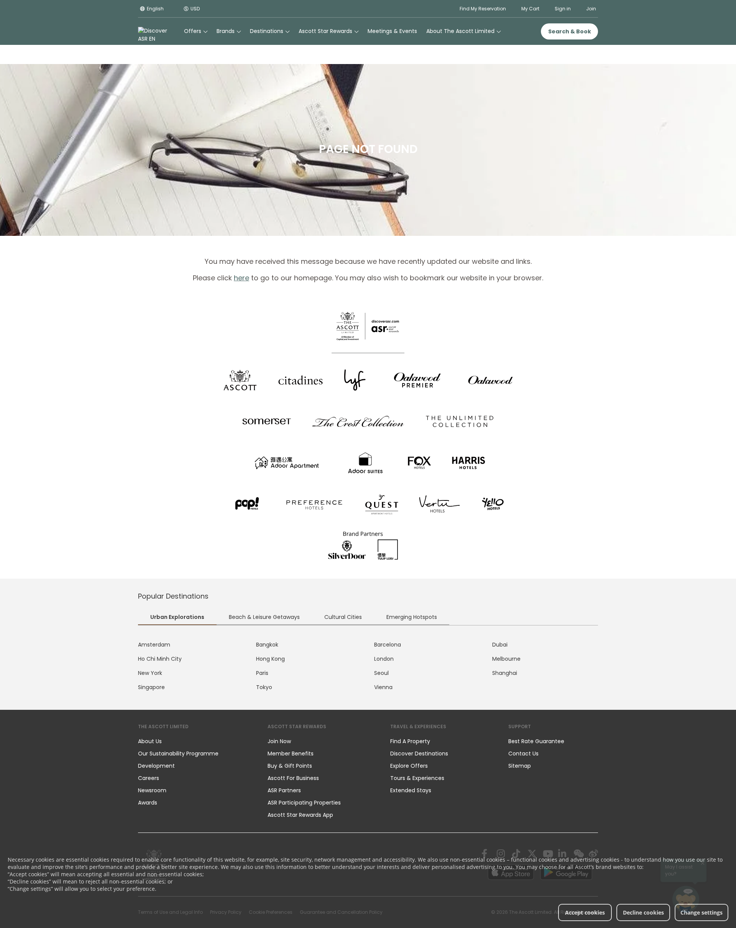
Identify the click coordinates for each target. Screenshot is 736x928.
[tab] (177, 617)
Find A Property (410, 741)
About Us (150, 741)
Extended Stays (410, 790)
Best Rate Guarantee (536, 741)
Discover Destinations (419, 753)
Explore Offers (409, 766)
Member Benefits (291, 753)
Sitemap (519, 766)
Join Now (279, 741)
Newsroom (152, 790)
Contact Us (523, 753)
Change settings (701, 912)
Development (156, 766)
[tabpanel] (368, 666)
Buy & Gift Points (290, 766)
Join (591, 8)
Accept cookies (585, 912)
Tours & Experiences (418, 778)
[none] (195, 741)
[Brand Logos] (240, 380)
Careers (148, 778)
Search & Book (569, 31)
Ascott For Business (293, 778)
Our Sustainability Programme (178, 753)
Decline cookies (643, 912)
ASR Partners (284, 790)
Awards (147, 802)
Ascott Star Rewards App (300, 815)
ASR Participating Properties (304, 802)
